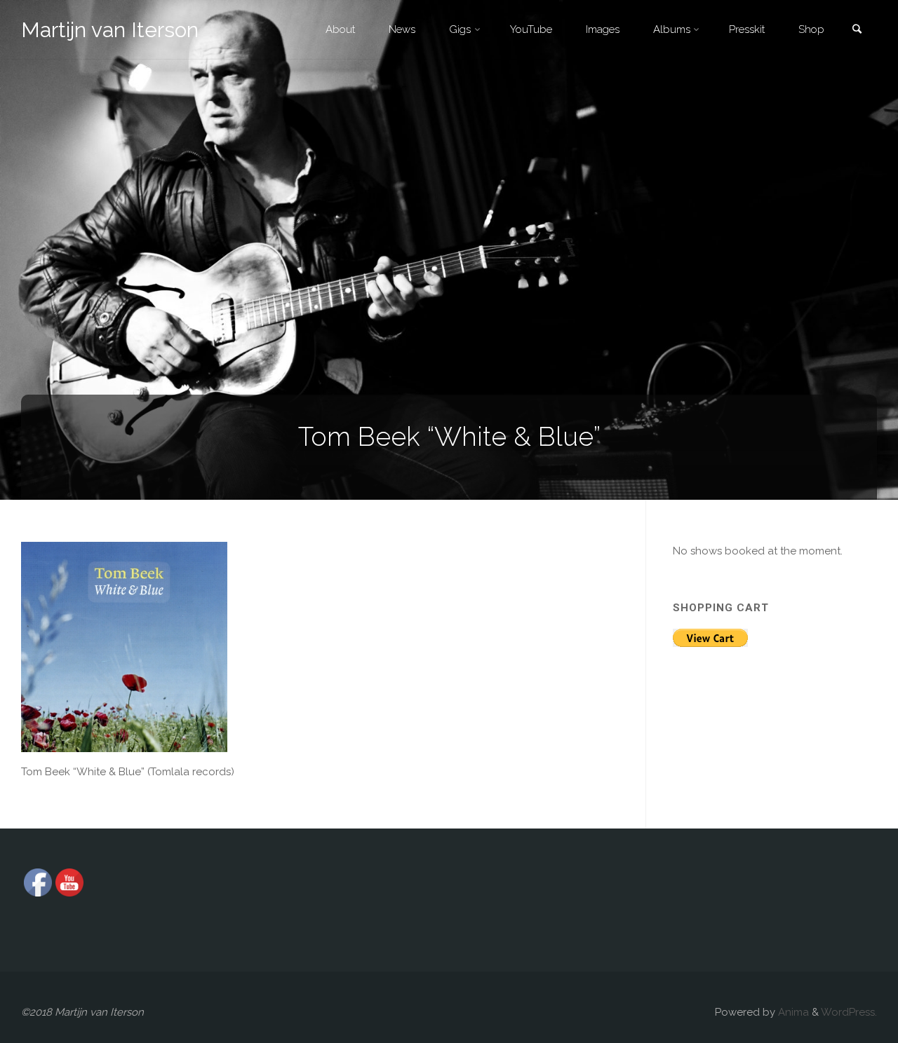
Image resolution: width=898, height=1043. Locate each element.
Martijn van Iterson (110, 30)
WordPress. (849, 1012)
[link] (856, 30)
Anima (792, 1012)
